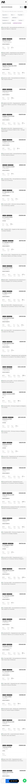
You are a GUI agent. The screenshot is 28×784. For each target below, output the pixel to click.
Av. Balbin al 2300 (7, 293)
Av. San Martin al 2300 (8, 318)
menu (26, 2)
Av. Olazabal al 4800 (7, 242)
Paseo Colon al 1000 (7, 772)
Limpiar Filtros (17, 23)
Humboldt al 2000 (7, 646)
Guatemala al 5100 (7, 368)
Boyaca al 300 (6, 469)
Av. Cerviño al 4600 (7, 217)
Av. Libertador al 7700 (8, 192)
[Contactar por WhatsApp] (24, 780)
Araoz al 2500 (6, 520)
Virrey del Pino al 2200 (8, 494)
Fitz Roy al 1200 (6, 40)
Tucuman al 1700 (6, 747)
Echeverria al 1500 (7, 419)
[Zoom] (23, 36)
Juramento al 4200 (7, 91)
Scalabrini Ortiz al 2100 (8, 116)
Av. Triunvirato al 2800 (8, 595)
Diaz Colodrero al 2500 (8, 166)
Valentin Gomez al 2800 (8, 394)
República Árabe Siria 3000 (9, 66)
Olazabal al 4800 (6, 621)
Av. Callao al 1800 (6, 696)
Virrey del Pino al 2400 (8, 722)
